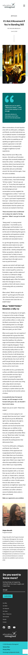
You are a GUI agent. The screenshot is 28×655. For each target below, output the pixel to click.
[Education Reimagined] (9, 8)
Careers (4, 622)
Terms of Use (6, 647)
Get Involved (6, 616)
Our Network (6, 608)
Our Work (5, 605)
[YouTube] (14, 628)
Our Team (5, 611)
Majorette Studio (14, 652)
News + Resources (7, 614)
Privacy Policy (6, 649)
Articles (14, 16)
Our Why (5, 603)
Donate (4, 619)
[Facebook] (4, 628)
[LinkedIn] (9, 628)
